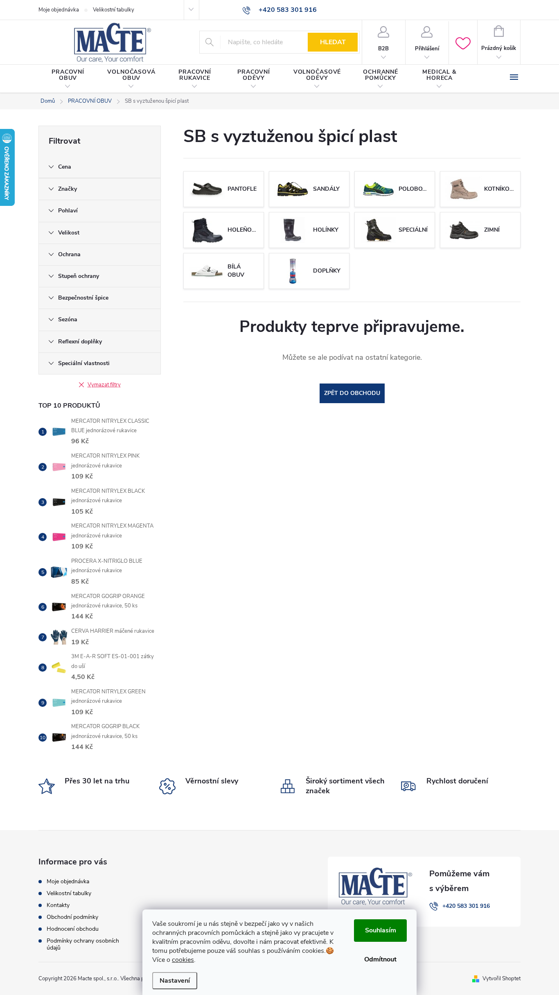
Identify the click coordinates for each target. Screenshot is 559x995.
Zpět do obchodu (352, 393)
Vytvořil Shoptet (501, 978)
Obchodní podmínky (72, 917)
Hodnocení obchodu (73, 929)
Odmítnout (380, 959)
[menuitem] (67, 79)
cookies (183, 959)
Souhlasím (380, 930)
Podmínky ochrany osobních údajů (83, 944)
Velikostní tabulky (113, 10)
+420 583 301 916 (466, 906)
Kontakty (58, 905)
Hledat (333, 42)
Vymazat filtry (104, 384)
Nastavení (175, 980)
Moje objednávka (58, 10)
